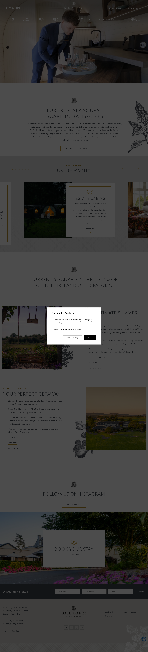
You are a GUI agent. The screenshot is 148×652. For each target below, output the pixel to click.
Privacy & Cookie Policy (63, 329)
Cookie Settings (72, 338)
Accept (90, 338)
